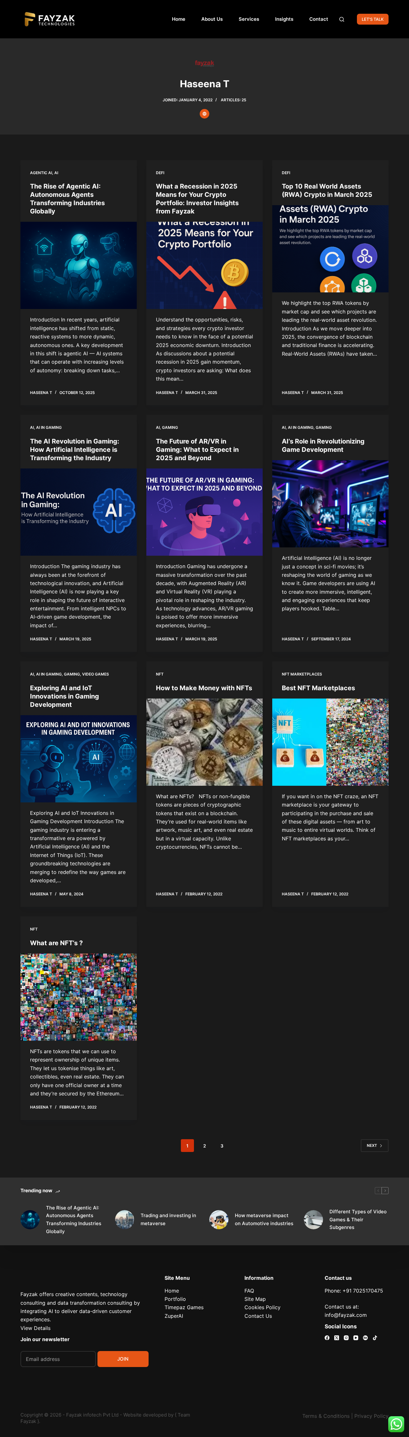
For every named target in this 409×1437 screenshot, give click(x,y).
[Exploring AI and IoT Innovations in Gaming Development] (78, 758)
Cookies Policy (262, 1307)
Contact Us (258, 1316)
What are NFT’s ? (56, 943)
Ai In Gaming (49, 427)
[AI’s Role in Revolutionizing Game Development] (330, 503)
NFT (160, 674)
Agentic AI (41, 172)
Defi (160, 172)
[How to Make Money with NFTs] (204, 742)
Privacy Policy (371, 1416)
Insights (284, 19)
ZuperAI (174, 1316)
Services (249, 19)
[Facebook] (327, 1337)
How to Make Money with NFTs (204, 688)
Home (178, 19)
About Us (212, 19)
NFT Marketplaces (302, 674)
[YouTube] (355, 1337)
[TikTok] (375, 1337)
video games (95, 674)
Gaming (170, 427)
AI (56, 172)
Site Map (255, 1299)
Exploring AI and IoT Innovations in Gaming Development (64, 696)
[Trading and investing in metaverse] (124, 1219)
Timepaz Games (184, 1307)
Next (372, 1145)
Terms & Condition (324, 1416)
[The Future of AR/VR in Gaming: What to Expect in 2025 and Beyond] (204, 512)
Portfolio (175, 1299)
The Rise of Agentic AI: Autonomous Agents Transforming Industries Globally (73, 1219)
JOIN (122, 1359)
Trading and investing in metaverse (168, 1219)
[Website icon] (204, 114)
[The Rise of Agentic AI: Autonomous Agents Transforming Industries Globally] (78, 265)
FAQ (249, 1290)
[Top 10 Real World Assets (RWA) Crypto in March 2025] (330, 248)
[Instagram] (346, 1337)
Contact (318, 19)
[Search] (341, 19)
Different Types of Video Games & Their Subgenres (358, 1220)
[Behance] (365, 1337)
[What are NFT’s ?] (78, 997)
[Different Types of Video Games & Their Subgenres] (313, 1219)
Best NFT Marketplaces (318, 688)
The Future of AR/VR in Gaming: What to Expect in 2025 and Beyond (197, 449)
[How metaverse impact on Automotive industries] (218, 1219)
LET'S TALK (373, 19)
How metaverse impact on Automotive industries (264, 1219)
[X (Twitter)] (336, 1337)
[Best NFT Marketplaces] (330, 742)
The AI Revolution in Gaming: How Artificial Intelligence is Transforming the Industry (74, 449)
